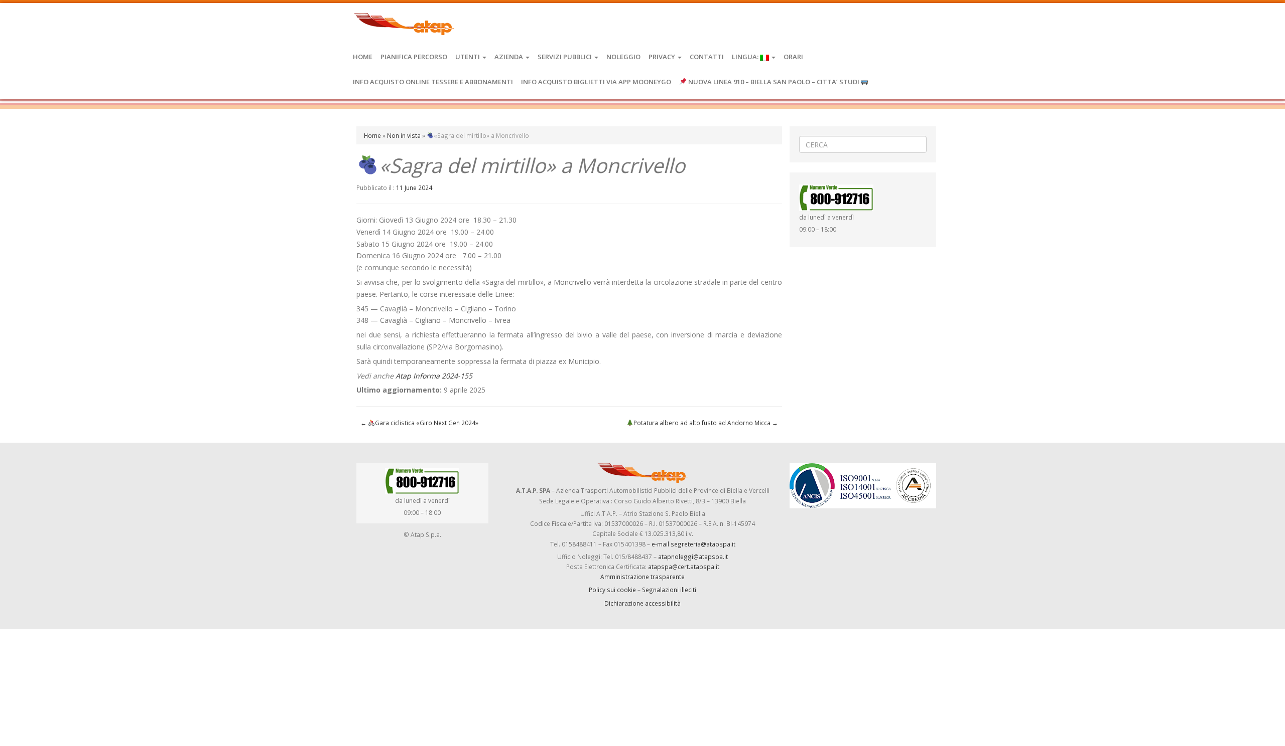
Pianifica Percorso (413, 56)
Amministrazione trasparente (642, 577)
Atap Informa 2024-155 (434, 376)
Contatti (707, 56)
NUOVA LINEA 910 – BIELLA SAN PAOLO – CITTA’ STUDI (774, 81)
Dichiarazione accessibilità (642, 603)
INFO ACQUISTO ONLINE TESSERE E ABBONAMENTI (433, 81)
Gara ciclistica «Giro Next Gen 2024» (419, 423)
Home (362, 56)
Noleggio (623, 56)
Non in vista (404, 135)
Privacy (663, 56)
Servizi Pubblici (565, 56)
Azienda (509, 56)
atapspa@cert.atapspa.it (683, 567)
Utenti (468, 56)
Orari (793, 56)
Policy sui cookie (612, 590)
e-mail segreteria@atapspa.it (693, 544)
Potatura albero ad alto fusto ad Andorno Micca (705, 423)
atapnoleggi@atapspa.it (693, 556)
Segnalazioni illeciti (669, 590)
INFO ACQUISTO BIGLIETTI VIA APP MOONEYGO (596, 81)
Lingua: (746, 56)
